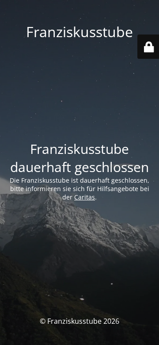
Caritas (84, 197)
